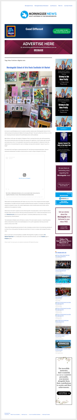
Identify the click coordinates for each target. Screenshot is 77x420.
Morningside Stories (29, 5)
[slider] (65, 161)
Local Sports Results (68, 5)
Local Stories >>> (63, 128)
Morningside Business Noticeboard (41, 5)
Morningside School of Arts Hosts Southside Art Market (28, 67)
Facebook (43, 236)
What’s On (60, 5)
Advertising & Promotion (46, 414)
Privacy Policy (7, 414)
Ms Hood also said (10, 214)
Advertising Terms (24, 414)
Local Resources (53, 5)
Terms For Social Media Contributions (34, 414)
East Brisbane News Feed (60, 252)
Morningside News (7, 413)
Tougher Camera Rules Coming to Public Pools (62, 283)
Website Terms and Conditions (15, 414)
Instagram (7, 238)
